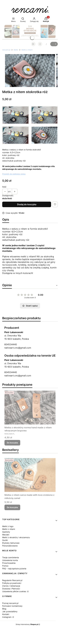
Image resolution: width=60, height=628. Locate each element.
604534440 (10, 344)
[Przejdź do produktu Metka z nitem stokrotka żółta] (44, 115)
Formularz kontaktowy (12, 606)
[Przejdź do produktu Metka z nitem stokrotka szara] (15, 115)
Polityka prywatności (11, 583)
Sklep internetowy (27, 624)
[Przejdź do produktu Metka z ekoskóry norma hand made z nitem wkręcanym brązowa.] (30, 407)
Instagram (7, 617)
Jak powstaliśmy (9, 611)
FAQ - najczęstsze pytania (14, 568)
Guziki (5, 540)
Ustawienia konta (10, 560)
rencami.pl (6, 50)
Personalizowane (10, 545)
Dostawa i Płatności (11, 588)
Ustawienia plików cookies (14, 591)
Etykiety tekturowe (10, 543)
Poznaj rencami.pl (10, 603)
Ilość (4, 187)
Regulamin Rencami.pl (12, 580)
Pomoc (5, 566)
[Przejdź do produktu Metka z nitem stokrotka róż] (44, 135)
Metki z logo (7, 526)
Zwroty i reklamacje (11, 586)
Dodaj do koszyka (26, 204)
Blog (4, 609)
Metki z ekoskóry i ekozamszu (16, 537)
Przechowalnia (8, 563)
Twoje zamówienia (10, 557)
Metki (16, 50)
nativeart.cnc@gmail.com (17, 347)
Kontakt (5, 614)
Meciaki (5, 534)
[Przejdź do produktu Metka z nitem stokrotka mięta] (15, 135)
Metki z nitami (27, 50)
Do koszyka (12, 442)
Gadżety (6, 532)
